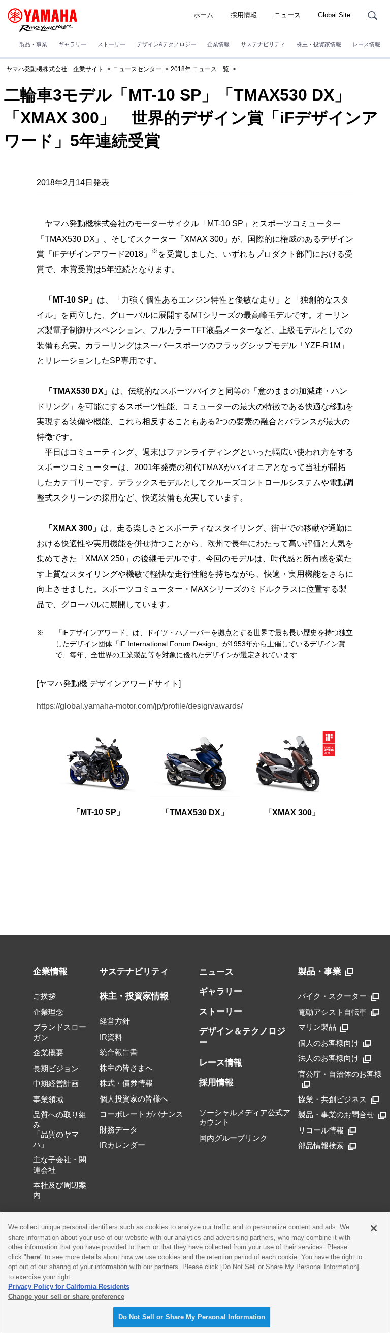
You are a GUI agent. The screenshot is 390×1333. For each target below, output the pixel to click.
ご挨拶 (44, 996)
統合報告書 (119, 1052)
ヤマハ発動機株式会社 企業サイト (55, 69)
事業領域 (48, 1099)
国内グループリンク (233, 1138)
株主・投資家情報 (319, 44)
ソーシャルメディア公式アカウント (244, 1117)
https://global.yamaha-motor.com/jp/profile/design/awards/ (140, 706)
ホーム (203, 15)
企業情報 (218, 44)
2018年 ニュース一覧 (200, 69)
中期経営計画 (56, 1083)
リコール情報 (321, 1130)
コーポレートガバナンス (141, 1114)
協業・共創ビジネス (332, 1099)
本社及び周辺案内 (59, 1190)
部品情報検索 (321, 1145)
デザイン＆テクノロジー (242, 1036)
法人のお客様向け (328, 1058)
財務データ (119, 1129)
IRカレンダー (122, 1145)
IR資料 (111, 1036)
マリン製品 (317, 1027)
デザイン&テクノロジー (166, 44)
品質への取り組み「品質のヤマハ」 (59, 1129)
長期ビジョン (56, 1068)
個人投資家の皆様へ (134, 1098)
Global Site (334, 15)
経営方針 (115, 1021)
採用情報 (244, 15)
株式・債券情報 (126, 1083)
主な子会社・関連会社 (59, 1164)
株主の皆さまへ (126, 1067)
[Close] (374, 1228)
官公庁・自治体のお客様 (340, 1074)
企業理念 (48, 1012)
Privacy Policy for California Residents (68, 1286)
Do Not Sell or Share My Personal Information (192, 1317)
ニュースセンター (137, 69)
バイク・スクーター (332, 996)
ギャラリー (72, 44)
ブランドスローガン (59, 1032)
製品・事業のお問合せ (336, 1114)
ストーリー (111, 44)
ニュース (287, 15)
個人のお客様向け (328, 1043)
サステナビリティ (263, 44)
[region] (195, 1272)
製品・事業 (33, 44)
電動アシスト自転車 (332, 1012)
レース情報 (366, 44)
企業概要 (48, 1052)
